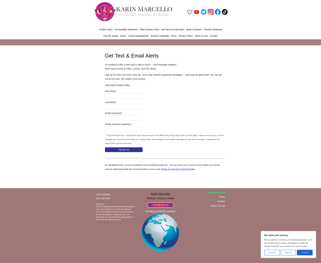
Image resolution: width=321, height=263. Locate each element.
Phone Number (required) (118, 124)
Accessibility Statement (126, 29)
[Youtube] (197, 14)
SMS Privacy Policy (149, 29)
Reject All (288, 252)
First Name (110, 91)
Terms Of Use (218, 206)
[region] (288, 244)
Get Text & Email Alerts (172, 29)
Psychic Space (110, 36)
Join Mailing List (160, 205)
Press (174, 36)
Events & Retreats (160, 36)
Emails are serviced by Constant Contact (178, 169)
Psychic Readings (213, 29)
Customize (272, 252)
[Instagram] (211, 14)
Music (123, 36)
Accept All (305, 252)
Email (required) (114, 113)
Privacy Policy (186, 36)
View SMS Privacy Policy (117, 85)
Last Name (110, 102)
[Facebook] (218, 14)
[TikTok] (225, 14)
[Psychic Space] (190, 14)
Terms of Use (201, 36)
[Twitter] (204, 14)
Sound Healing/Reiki (138, 36)
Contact (214, 36)
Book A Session (194, 29)
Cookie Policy (106, 29)
